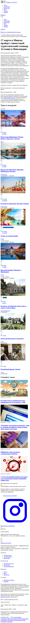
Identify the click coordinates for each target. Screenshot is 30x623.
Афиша (6, 12)
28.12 (2, 141)
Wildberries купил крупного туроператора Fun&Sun (10, 453)
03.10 (8, 311)
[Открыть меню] (3, 2)
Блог (5, 9)
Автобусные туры (9, 563)
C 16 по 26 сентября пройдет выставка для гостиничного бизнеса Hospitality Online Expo (14, 478)
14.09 (2, 239)
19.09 (2, 174)
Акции (6, 11)
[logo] (11, 2)
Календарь (7, 8)
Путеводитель (8, 555)
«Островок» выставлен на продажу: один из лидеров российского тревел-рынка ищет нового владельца (15, 427)
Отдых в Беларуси (9, 566)
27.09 (2, 341)
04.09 (2, 206)
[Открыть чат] (1, 539)
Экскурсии (7, 6)
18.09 (5, 206)
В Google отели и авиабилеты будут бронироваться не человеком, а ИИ (13, 401)
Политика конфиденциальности (9, 618)
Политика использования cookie (17, 620)
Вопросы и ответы (9, 580)
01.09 (2, 275)
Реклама (6, 581)
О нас (5, 572)
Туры (5, 5)
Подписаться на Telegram (10, 495)
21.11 (5, 174)
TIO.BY (4, 617)
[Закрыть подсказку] (1, 527)
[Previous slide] (2, 109)
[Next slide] (4, 109)
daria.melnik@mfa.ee (9, 97)
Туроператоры (8, 556)
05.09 (2, 311)
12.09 (2, 372)
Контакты (6, 574)
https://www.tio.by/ (5, 597)
